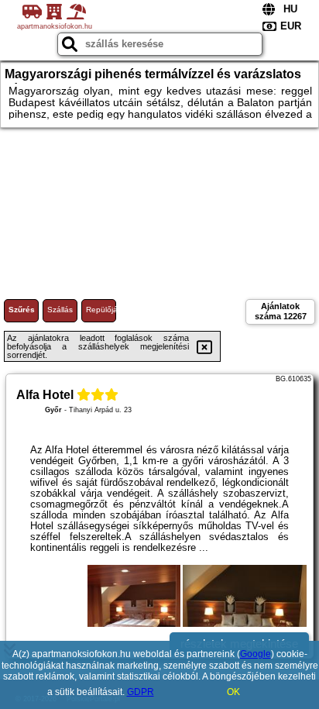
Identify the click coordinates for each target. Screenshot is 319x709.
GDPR (140, 692)
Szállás (60, 309)
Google (255, 654)
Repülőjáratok (101, 309)
